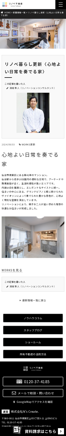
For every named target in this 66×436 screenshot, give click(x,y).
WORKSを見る (12, 270)
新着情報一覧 (19, 12)
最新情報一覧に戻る (34, 300)
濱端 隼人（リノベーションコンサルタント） (33, 88)
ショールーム (33, 342)
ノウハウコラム (33, 318)
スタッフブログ (33, 330)
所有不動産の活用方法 (33, 354)
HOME (7, 12)
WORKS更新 (28, 144)
